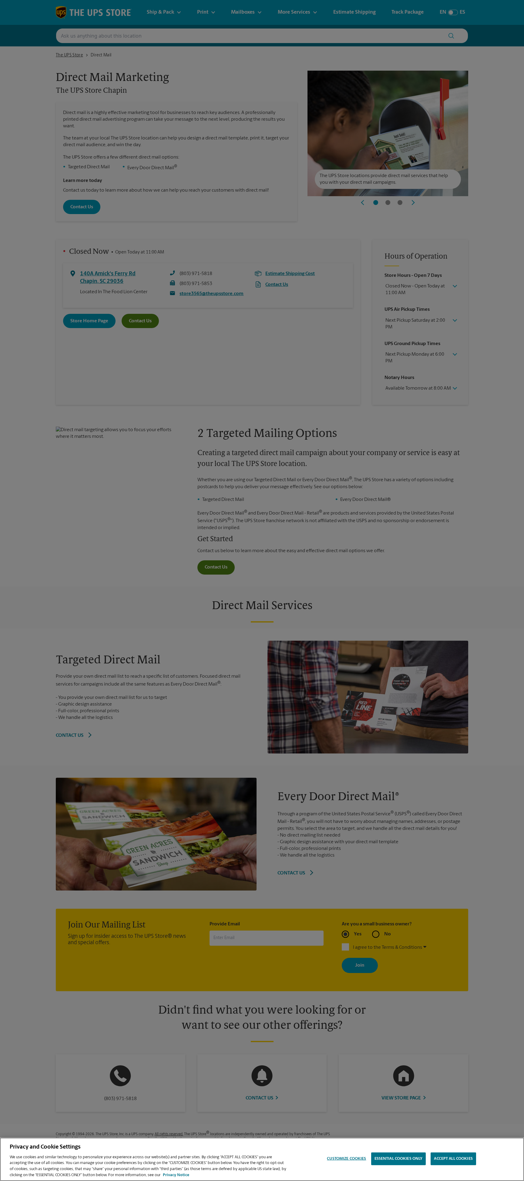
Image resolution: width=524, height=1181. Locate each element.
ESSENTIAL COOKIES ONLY (399, 1159)
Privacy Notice (176, 1175)
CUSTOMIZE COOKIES (346, 1159)
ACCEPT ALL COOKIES (453, 1159)
